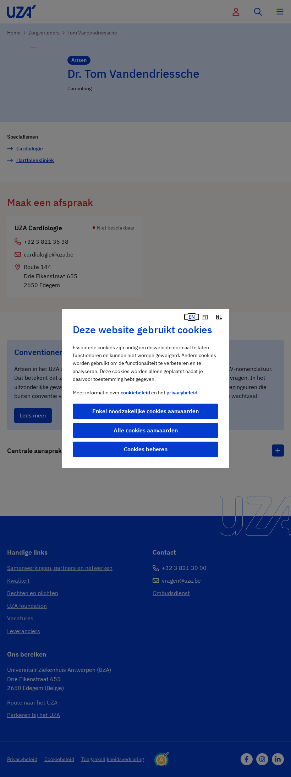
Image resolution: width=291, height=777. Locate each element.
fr (205, 316)
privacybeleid (181, 392)
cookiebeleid (135, 392)
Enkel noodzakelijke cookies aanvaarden (145, 411)
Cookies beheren (146, 449)
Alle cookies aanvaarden (146, 430)
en (191, 316)
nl (219, 316)
